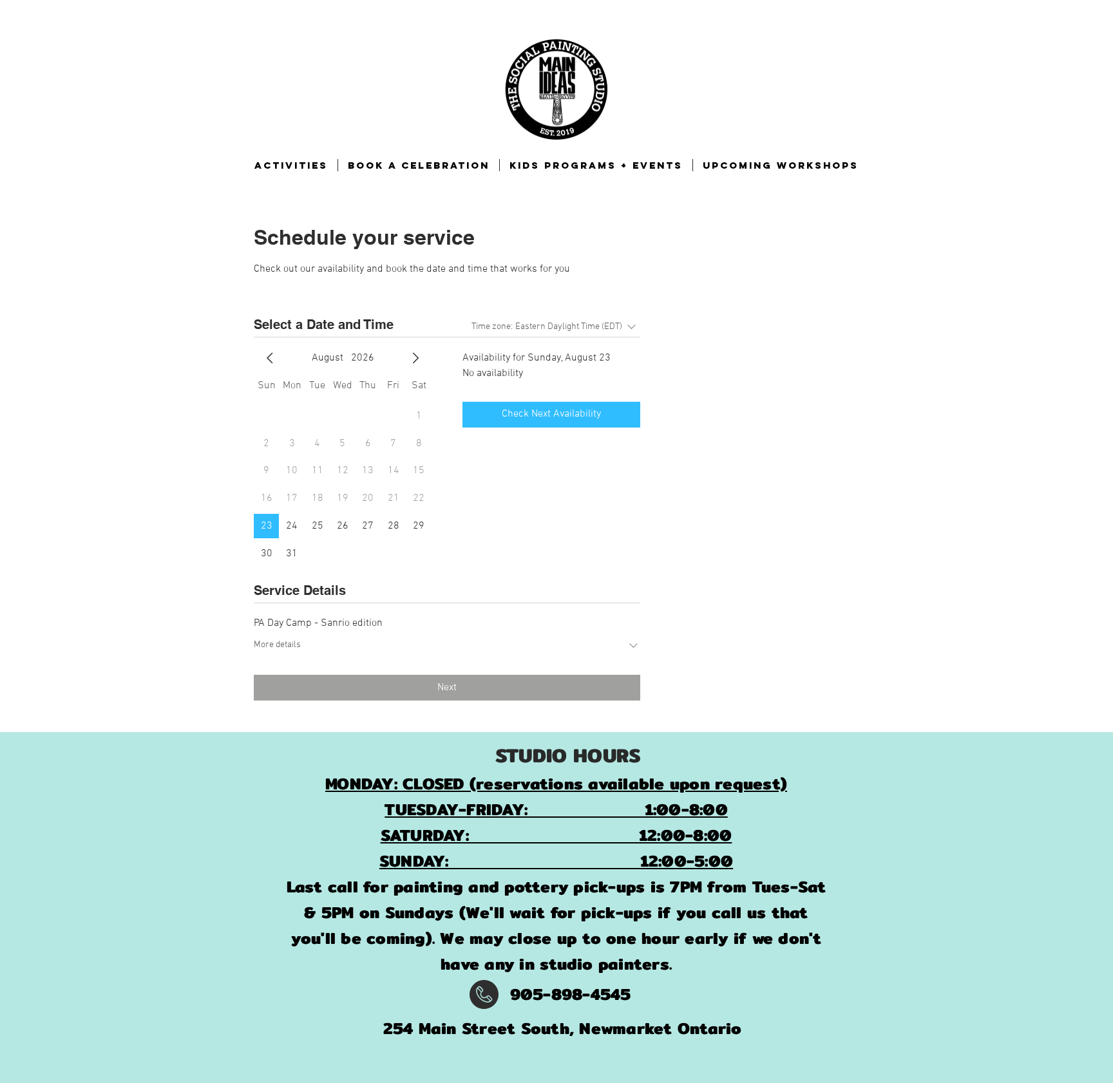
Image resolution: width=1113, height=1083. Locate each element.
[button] (291, 165)
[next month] (415, 358)
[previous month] (270, 358)
